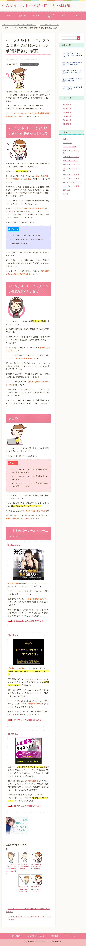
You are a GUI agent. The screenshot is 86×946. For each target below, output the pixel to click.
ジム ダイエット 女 (70, 161)
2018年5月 (67, 116)
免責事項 (54, 936)
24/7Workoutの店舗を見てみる (28, 621)
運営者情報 (16, 936)
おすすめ (22, 16)
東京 (63, 16)
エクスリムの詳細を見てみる (27, 806)
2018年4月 (67, 120)
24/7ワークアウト (69, 147)
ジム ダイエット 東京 (71, 178)
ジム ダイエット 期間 (71, 186)
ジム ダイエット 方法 (71, 174)
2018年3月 (67, 124)
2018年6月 (67, 112)
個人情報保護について (36, 936)
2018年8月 (67, 104)
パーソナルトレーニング (29, 64)
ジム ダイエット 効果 (71, 157)
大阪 (77, 16)
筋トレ (65, 139)
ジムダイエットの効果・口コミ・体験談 (36, 5)
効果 (8, 16)
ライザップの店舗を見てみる (27, 720)
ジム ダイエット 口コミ (72, 164)
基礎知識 (66, 190)
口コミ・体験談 (50, 16)
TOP (21, 25)
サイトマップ (70, 936)
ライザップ (67, 143)
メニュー (36, 16)
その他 (65, 194)
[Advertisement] (45, 830)
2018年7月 (67, 108)
